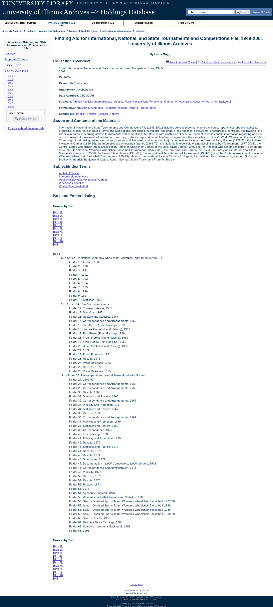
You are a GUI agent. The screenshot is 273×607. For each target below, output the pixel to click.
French (91, 113)
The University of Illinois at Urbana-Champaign (144, 606)
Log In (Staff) (137, 584)
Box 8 (10, 100)
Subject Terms (13, 65)
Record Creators (185, 23)
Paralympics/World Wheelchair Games (149, 101)
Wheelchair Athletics (187, 101)
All (55, 244)
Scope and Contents (16, 59)
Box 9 (10, 103)
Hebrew (114, 113)
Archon (133, 604)
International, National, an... (116, 31)
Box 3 (10, 83)
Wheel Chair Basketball (216, 101)
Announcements (92, 107)
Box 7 (10, 96)
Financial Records (116, 107)
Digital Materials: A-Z (103, 23)
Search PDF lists (261, 12)
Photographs (147, 107)
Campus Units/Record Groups (20, 23)
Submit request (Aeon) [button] (182, 62)
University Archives (12, 31)
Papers (133, 107)
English (80, 113)
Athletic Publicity (83, 101)
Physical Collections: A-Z (61, 23)
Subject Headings (144, 23)
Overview (10, 53)
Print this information (253, 62)
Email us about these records (26, 128)
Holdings (30, 31)
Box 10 (11, 106)
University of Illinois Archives (45, 12)
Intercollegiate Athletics (108, 101)
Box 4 (10, 86)
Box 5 (10, 89)
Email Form (142, 593)
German (103, 113)
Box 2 (10, 79)
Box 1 (10, 76)
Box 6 (10, 93)
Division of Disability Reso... (83, 31)
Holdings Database (128, 12)
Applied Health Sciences (52, 31)
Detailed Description (16, 70)
